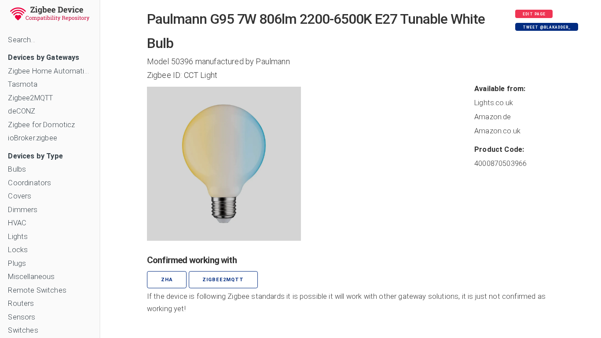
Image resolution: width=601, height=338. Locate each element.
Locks (18, 250)
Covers (19, 196)
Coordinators (29, 183)
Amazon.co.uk (497, 131)
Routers (21, 303)
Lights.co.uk (493, 103)
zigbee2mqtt (223, 280)
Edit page (534, 14)
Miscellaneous (31, 276)
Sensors (21, 317)
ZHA (167, 280)
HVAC (17, 223)
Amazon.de (492, 117)
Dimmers (22, 210)
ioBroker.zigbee (32, 138)
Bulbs (17, 169)
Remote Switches (37, 290)
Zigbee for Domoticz (41, 125)
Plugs (17, 263)
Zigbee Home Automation (49, 71)
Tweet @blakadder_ (547, 27)
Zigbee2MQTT (30, 98)
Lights (18, 236)
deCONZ (21, 111)
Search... (21, 40)
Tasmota (22, 84)
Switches (23, 330)
